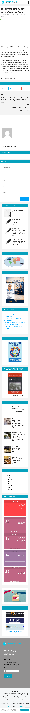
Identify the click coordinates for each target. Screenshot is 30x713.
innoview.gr (20, 706)
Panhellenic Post (11, 14)
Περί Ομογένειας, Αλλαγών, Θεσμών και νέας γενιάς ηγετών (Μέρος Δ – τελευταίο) (18, 231)
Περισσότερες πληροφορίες (8, 711)
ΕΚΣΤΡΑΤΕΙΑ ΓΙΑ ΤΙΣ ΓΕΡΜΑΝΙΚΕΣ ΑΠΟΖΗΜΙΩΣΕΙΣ (12, 319)
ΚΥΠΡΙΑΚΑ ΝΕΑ (8, 316)
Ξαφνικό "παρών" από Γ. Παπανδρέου (19, 108)
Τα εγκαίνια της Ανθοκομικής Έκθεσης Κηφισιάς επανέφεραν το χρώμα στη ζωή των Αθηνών (18, 437)
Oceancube (9, 706)
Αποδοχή (25, 709)
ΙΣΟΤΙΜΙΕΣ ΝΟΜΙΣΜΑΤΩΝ (10, 331)
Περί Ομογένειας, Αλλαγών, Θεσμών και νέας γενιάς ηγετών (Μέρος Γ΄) (18, 242)
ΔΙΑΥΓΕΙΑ (6, 328)
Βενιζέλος (10, 78)
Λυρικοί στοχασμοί (17, 210)
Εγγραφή (8, 676)
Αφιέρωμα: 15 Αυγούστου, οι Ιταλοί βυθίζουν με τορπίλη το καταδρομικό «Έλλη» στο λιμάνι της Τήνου (18, 423)
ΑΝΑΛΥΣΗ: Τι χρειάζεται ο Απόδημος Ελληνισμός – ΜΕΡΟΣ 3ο (18, 449)
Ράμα (14, 78)
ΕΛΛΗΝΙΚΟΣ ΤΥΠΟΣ (9, 314)
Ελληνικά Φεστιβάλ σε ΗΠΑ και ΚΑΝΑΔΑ (14, 322)
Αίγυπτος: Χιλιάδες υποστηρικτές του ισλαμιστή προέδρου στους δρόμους (14, 99)
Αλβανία (5, 78)
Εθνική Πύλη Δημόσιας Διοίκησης (13, 326)
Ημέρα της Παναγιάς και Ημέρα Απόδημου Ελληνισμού (18, 221)
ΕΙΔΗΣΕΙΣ (4, 14)
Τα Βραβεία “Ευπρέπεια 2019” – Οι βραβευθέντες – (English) (18, 459)
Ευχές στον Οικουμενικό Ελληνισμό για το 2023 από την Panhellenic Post (18, 410)
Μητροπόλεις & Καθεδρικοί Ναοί (13, 324)
